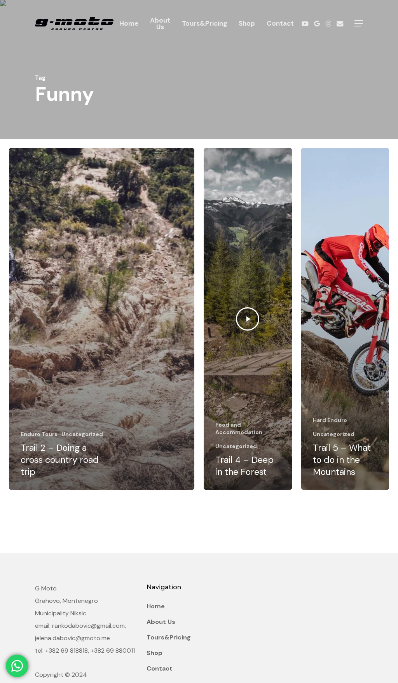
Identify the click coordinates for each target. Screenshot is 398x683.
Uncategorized (82, 434)
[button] (358, 23)
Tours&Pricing (169, 637)
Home (156, 606)
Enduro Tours (39, 434)
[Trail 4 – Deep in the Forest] (248, 319)
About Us (161, 622)
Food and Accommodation (238, 428)
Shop (154, 653)
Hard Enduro (330, 420)
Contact (160, 668)
